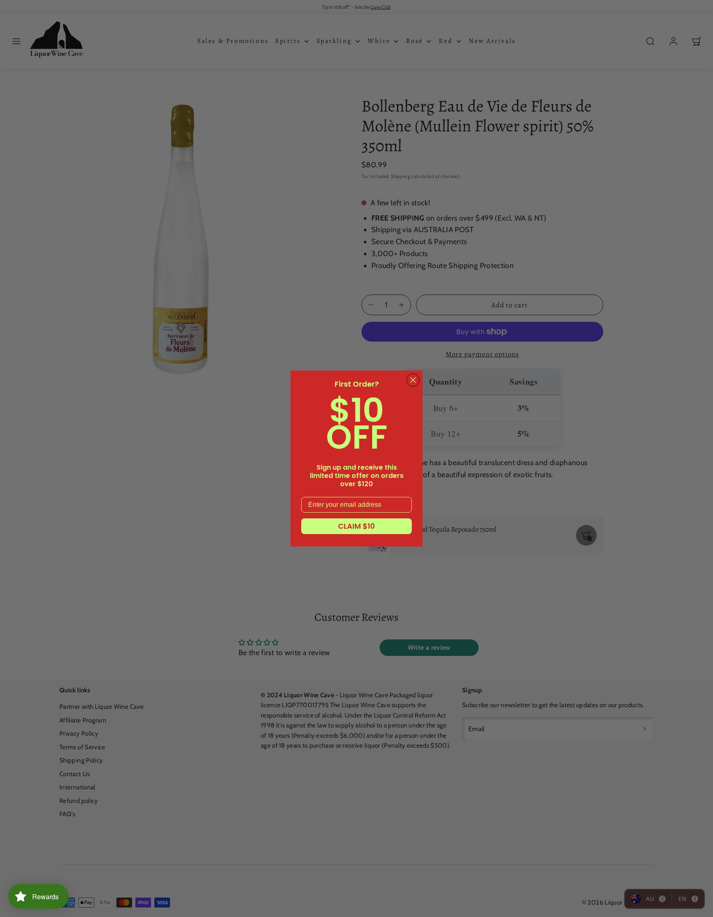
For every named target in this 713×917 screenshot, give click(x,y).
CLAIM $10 (356, 526)
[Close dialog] (413, 380)
